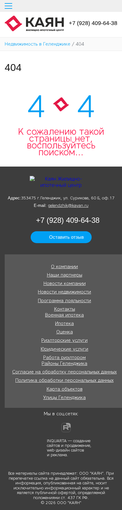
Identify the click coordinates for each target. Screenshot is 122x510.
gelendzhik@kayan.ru (68, 205)
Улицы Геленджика (64, 397)
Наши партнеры (64, 275)
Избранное (103, 5)
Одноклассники (42, 427)
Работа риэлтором (64, 357)
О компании (64, 266)
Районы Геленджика (64, 363)
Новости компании (64, 283)
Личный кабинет (114, 5)
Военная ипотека (64, 315)
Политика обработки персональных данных (64, 380)
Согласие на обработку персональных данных (64, 372)
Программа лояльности (64, 300)
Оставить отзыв (66, 237)
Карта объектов (65, 389)
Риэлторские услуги (64, 340)
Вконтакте (54, 427)
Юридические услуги (64, 349)
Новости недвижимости (64, 292)
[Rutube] (66, 427)
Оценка (64, 332)
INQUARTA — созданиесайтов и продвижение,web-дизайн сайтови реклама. (69, 447)
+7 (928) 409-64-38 (93, 23)
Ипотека (64, 323)
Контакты (64, 309)
